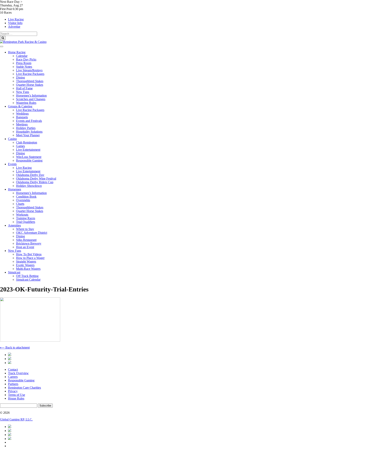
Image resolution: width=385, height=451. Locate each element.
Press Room (23, 63)
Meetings (22, 124)
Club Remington (26, 142)
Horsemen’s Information (31, 95)
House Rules (16, 398)
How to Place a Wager (30, 258)
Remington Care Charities (24, 387)
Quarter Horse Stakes (29, 84)
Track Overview (18, 373)
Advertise (14, 26)
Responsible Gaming (29, 160)
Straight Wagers (26, 261)
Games (20, 146)
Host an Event (25, 247)
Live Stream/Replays (29, 70)
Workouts (22, 214)
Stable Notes (24, 66)
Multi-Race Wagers (28, 268)
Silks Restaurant (26, 240)
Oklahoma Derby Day (30, 175)
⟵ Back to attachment (15, 347)
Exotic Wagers (25, 265)
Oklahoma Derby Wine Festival (36, 178)
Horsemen (14, 189)
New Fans (22, 92)
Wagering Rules (26, 102)
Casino (12, 139)
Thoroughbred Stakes (29, 81)
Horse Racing (16, 52)
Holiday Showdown (29, 185)
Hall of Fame (24, 88)
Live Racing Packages (30, 74)
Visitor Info (15, 23)
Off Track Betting (27, 276)
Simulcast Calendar (28, 279)
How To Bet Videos (29, 254)
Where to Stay (25, 229)
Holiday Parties (25, 128)
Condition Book (26, 196)
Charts (20, 203)
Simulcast (14, 272)
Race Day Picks (26, 59)
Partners (13, 384)
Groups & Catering (20, 106)
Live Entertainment (28, 149)
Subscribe (45, 405)
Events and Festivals (29, 120)
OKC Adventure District (31, 232)
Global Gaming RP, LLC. (16, 419)
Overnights (23, 200)
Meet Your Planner (28, 135)
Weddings (22, 113)
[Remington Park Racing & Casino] (23, 41)
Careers (13, 376)
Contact (13, 369)
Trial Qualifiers (25, 221)
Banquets (22, 117)
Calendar (21, 56)
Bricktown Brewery (28, 243)
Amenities (14, 225)
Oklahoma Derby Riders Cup (34, 182)
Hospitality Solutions (29, 131)
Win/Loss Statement (28, 157)
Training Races (25, 218)
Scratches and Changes (30, 99)
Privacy (13, 391)
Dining (20, 77)
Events (12, 164)
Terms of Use (16, 394)
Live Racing (16, 19)
